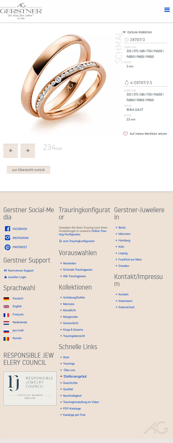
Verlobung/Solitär (74, 297)
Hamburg (124, 240)
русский (18, 330)
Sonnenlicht (70, 323)
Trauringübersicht (74, 336)
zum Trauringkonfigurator (79, 241)
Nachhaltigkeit (72, 395)
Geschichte (70, 383)
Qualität (68, 389)
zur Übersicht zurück (28, 170)
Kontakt (123, 294)
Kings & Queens (73, 329)
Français (18, 314)
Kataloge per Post (74, 414)
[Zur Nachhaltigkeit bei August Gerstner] (30, 404)
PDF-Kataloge (72, 408)
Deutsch (18, 298)
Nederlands (20, 322)
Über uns (69, 370)
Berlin (122, 227)
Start (66, 357)
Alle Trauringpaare (74, 276)
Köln (121, 246)
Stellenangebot (75, 376)
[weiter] (62, 84)
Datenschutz (126, 307)
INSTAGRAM (20, 238)
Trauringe (69, 363)
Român (17, 338)
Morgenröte (70, 316)
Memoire (68, 304)
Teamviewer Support (21, 270)
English (17, 306)
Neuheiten (69, 263)
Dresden (123, 265)
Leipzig (122, 253)
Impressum (125, 301)
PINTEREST (19, 247)
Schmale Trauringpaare (77, 269)
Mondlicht (69, 310)
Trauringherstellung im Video (81, 402)
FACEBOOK (19, 229)
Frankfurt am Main (130, 259)
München (124, 234)
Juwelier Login (17, 277)
